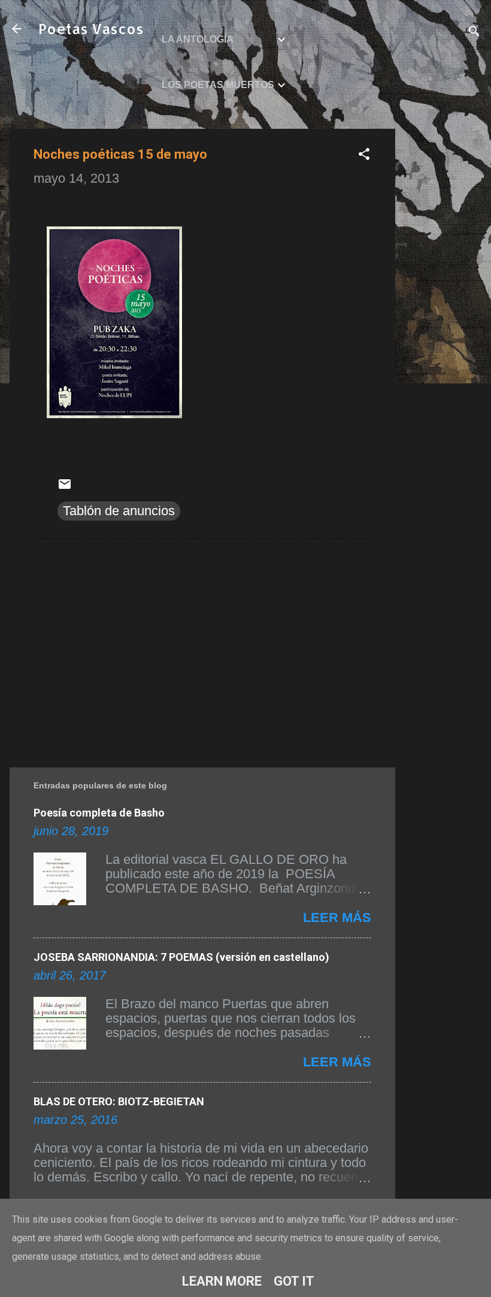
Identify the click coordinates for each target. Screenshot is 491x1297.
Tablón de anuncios (119, 510)
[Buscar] (474, 32)
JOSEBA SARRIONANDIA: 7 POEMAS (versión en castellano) (181, 957)
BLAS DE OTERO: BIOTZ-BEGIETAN (119, 1101)
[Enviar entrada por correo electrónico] (64, 486)
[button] (364, 155)
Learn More (222, 1281)
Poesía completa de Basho (99, 812)
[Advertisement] (443, 308)
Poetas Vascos (91, 28)
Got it (294, 1281)
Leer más (337, 917)
